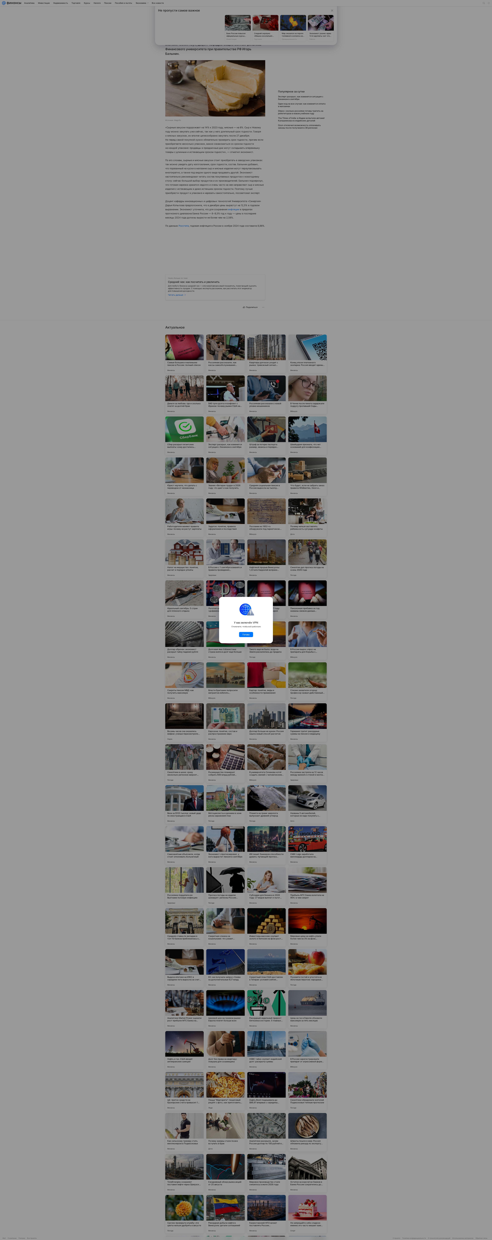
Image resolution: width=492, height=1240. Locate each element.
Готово (246, 634)
